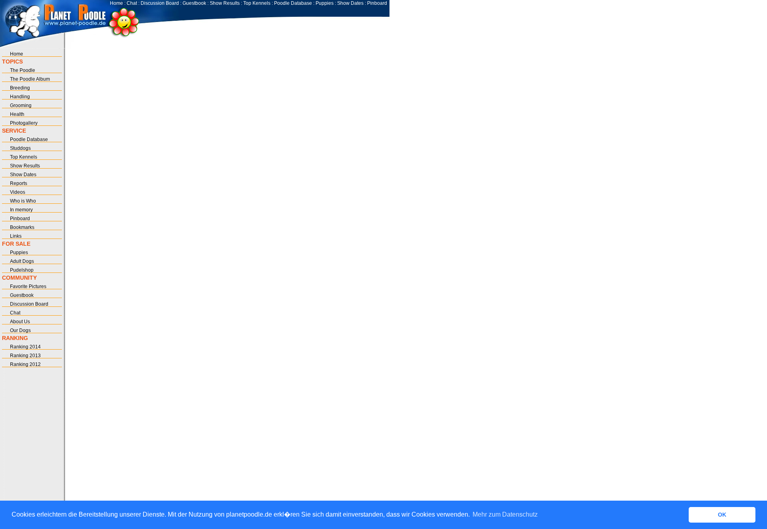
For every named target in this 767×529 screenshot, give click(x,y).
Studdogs (20, 148)
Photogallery (24, 123)
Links (16, 236)
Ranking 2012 (25, 364)
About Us (20, 321)
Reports (18, 183)
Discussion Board (160, 3)
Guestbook (194, 3)
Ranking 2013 (25, 355)
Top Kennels (256, 3)
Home (116, 3)
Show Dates (350, 3)
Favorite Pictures (28, 286)
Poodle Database (293, 3)
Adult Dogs (22, 261)
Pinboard (377, 3)
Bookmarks (22, 227)
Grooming (21, 105)
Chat (132, 3)
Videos (17, 192)
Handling (20, 96)
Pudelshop (22, 270)
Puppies (325, 3)
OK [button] (722, 514)
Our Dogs (20, 330)
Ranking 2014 (25, 347)
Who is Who (23, 201)
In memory (21, 210)
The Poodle (22, 70)
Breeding (20, 88)
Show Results (225, 3)
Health (17, 114)
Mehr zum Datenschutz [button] (505, 514)
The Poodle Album (30, 79)
